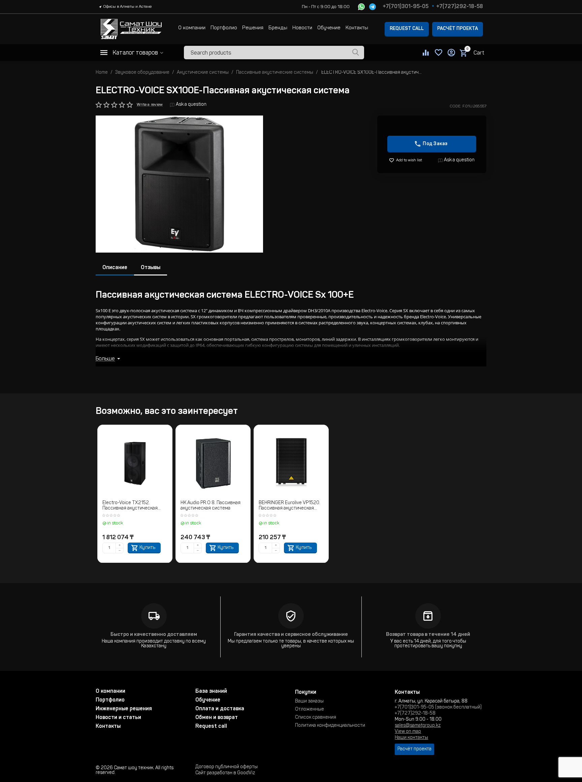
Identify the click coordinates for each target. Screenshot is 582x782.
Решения (252, 28)
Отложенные (309, 709)
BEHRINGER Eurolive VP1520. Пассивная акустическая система (289, 506)
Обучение (329, 28)
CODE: (455, 106)
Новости (302, 28)
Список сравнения (315, 717)
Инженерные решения (124, 709)
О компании (191, 28)
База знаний (211, 691)
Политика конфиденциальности (330, 725)
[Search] (355, 52)
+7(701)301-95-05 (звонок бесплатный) (438, 707)
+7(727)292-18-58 (459, 6)
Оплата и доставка (219, 709)
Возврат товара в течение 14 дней (428, 634)
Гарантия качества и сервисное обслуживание (291, 634)
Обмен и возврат (216, 717)
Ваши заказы (309, 701)
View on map (408, 731)
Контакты (357, 28)
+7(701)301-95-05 (405, 6)
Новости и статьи (118, 717)
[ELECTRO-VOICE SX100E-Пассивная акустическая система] (179, 184)
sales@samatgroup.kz (418, 725)
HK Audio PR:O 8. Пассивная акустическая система (210, 506)
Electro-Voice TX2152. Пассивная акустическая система (130, 506)
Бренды (277, 28)
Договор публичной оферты (226, 767)
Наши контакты (411, 738)
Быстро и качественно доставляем (153, 634)
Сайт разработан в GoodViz (225, 773)
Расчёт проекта (457, 29)
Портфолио (224, 28)
